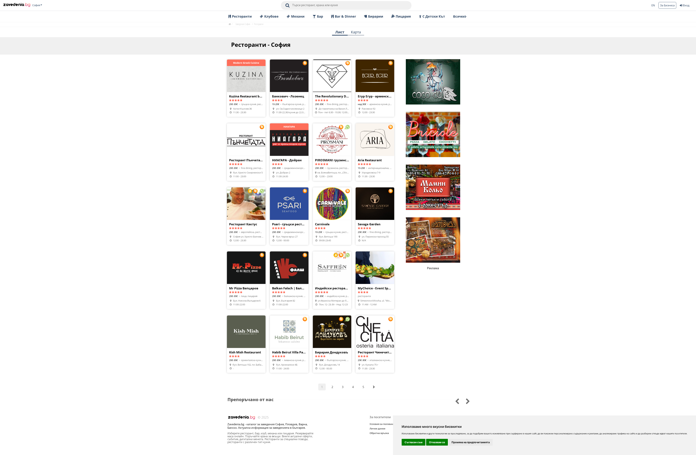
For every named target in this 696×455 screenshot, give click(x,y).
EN (653, 5)
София (36, 5)
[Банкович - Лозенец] (289, 88)
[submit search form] (287, 5)
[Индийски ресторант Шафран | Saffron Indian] (332, 280)
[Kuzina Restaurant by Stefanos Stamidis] (246, 88)
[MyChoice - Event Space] (375, 280)
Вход (686, 5)
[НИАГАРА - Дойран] (289, 152)
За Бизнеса (667, 5)
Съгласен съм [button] (413, 442)
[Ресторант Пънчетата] (246, 152)
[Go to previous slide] (465, 401)
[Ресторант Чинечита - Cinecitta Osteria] (375, 344)
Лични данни (377, 428)
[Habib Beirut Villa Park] (289, 344)
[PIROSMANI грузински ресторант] (332, 152)
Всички (459, 16)
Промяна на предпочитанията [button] (470, 442)
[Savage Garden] (375, 216)
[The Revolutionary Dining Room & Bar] (332, 88)
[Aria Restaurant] (375, 152)
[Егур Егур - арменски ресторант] (375, 88)
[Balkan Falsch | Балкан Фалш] (289, 280)
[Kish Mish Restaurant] (246, 344)
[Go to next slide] (454, 401)
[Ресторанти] (17, 5)
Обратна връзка (379, 433)
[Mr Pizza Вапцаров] (246, 280)
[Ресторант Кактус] (246, 216)
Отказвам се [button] (437, 442)
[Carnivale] (332, 216)
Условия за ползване (382, 424)
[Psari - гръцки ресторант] (289, 216)
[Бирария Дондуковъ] (332, 344)
